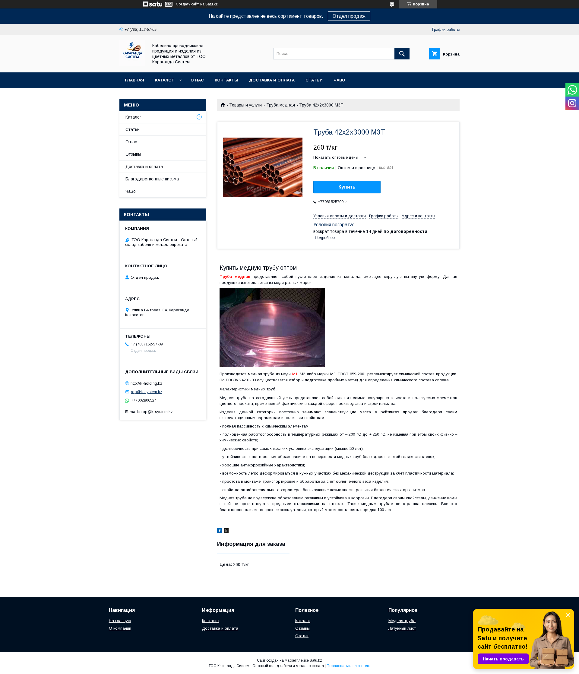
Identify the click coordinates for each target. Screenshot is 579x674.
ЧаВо (339, 80)
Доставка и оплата (272, 80)
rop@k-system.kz (146, 391)
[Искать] (402, 53)
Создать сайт (187, 4)
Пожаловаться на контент (349, 666)
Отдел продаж (349, 16)
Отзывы (133, 154)
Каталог (164, 80)
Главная (134, 80)
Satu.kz (316, 660)
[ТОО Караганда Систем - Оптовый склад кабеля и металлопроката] (132, 64)
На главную (120, 620)
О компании (120, 628)
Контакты (226, 80)
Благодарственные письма (152, 178)
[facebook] (219, 531)
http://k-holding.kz (146, 383)
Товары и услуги (245, 105)
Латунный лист (402, 628)
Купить (347, 186)
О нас (197, 80)
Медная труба (402, 620)
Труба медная (280, 105)
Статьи (314, 80)
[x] (226, 531)
